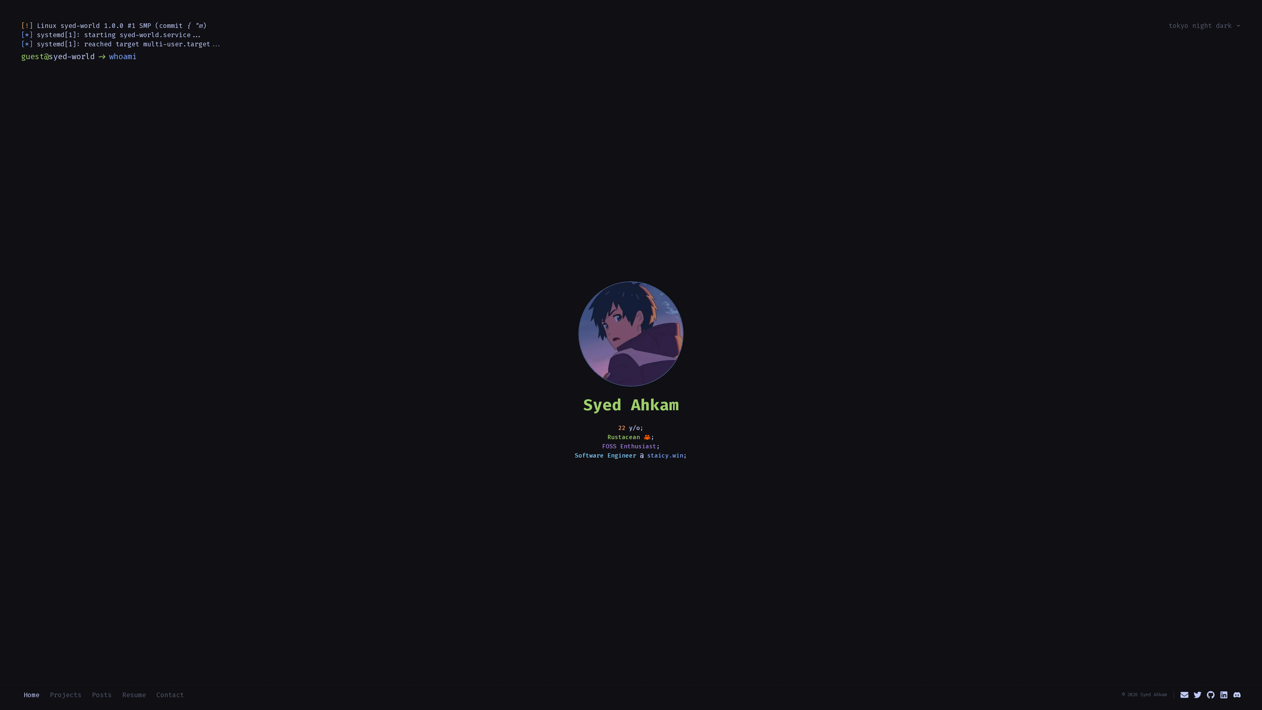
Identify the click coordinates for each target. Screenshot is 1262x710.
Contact (170, 695)
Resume (134, 695)
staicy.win (665, 456)
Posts (102, 695)
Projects (66, 695)
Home (31, 695)
